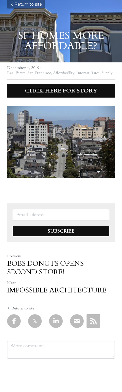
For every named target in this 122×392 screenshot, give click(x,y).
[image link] (61, 142)
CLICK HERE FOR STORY (61, 90)
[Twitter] (35, 321)
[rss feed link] (93, 321)
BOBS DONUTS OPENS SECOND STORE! (45, 268)
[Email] (77, 321)
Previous (14, 256)
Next (11, 282)
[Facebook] (14, 321)
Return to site (28, 4)
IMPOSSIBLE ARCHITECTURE (56, 290)
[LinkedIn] (56, 321)
